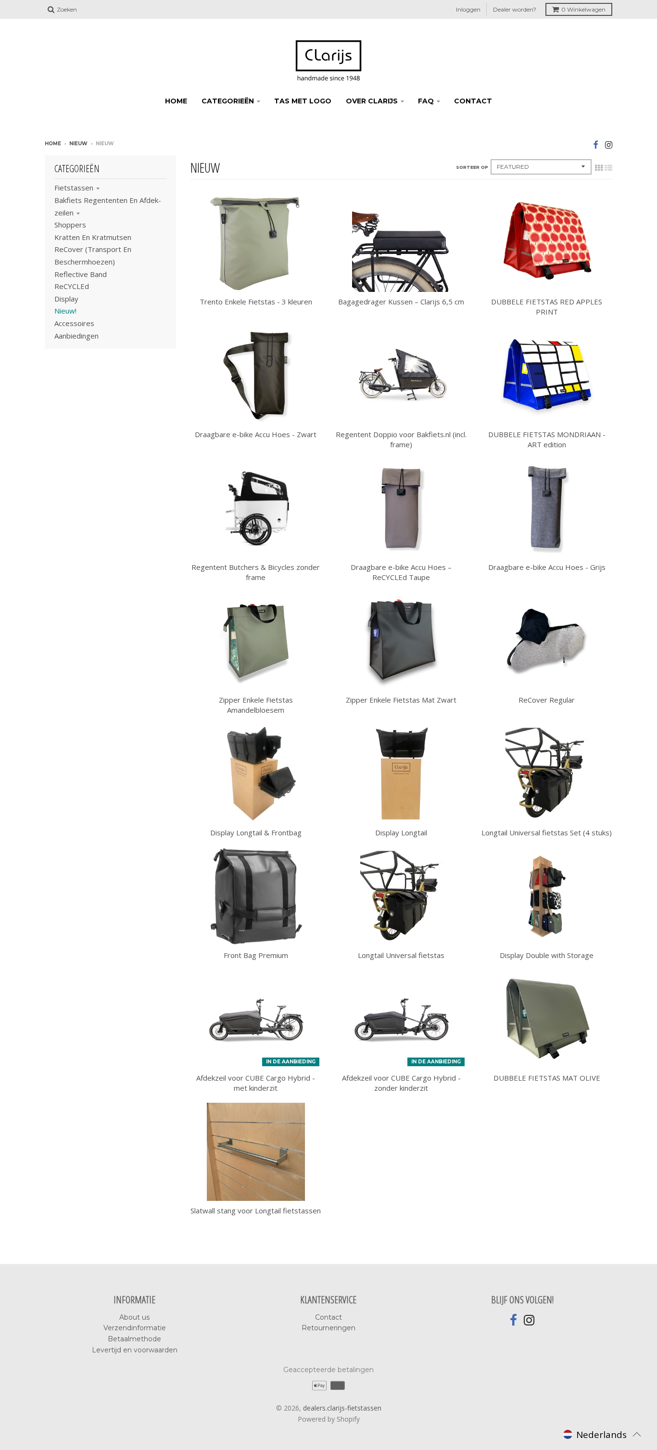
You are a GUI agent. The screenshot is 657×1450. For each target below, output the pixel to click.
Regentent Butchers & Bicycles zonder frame (255, 572)
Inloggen (468, 9)
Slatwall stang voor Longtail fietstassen (255, 1210)
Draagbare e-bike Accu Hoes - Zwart (255, 434)
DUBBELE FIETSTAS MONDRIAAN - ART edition (547, 439)
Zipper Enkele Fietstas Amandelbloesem (256, 705)
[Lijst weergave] (608, 168)
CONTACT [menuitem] (473, 101)
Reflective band (80, 274)
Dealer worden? (514, 9)
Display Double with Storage (547, 955)
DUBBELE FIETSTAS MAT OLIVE (546, 1078)
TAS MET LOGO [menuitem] (302, 101)
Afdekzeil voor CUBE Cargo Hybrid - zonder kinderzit (401, 1083)
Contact (328, 1317)
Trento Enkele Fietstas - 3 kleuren (256, 301)
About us (134, 1317)
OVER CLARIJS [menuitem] (372, 101)
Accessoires (74, 323)
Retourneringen (328, 1328)
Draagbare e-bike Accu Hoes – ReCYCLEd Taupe (401, 572)
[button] (602, 1434)
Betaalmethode (134, 1339)
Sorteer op (472, 167)
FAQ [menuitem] (426, 101)
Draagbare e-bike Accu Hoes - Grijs (547, 567)
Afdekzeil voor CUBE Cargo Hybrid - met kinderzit (255, 1083)
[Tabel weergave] (599, 168)
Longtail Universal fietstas (401, 955)
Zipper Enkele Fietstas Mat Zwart (401, 700)
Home (53, 143)
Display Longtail (401, 832)
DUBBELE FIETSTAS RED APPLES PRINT (546, 306)
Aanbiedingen (76, 335)
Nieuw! (65, 310)
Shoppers (70, 224)
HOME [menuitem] (176, 101)
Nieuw (78, 143)
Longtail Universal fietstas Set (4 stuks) (546, 832)
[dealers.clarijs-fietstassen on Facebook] (595, 144)
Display (66, 298)
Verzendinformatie (134, 1328)
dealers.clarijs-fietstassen (342, 1407)
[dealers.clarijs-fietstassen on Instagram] (608, 144)
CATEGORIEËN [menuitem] (228, 101)
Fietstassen (73, 187)
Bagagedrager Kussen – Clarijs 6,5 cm (401, 301)
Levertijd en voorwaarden (134, 1350)
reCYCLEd (71, 286)
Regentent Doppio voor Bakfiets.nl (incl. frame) (401, 439)
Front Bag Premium (256, 955)
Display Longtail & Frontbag (256, 832)
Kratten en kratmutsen (92, 237)
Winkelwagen (583, 9)
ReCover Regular (546, 700)
